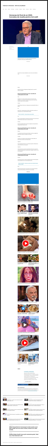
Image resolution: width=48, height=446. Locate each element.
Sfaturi (31, 9)
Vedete (9, 9)
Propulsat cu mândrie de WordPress (18, 442)
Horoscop (34, 9)
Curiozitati (16, 9)
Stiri (3, 9)
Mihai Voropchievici (30, 58)
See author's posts (28, 381)
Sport (6, 9)
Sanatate (27, 9)
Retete (24, 9)
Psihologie (12, 9)
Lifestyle (20, 9)
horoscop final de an (11, 49)
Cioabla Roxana (29, 371)
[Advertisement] (28, 52)
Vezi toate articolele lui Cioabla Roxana (32, 390)
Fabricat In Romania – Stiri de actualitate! (14, 5)
